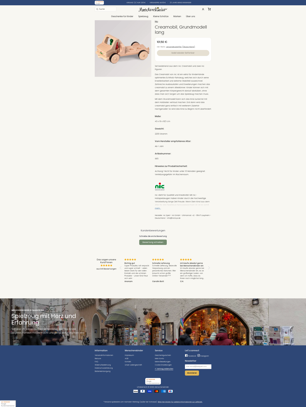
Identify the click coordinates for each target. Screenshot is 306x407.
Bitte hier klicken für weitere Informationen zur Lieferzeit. (180, 402)
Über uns (190, 16)
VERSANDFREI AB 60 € (158, 2)
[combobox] (105, 9)
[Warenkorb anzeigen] (209, 9)
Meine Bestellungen (162, 362)
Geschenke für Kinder (122, 16)
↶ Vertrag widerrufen (164, 369)
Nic (156, 21)
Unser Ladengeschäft (133, 365)
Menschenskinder (162, 387)
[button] (121, 267)
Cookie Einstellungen (163, 365)
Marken (177, 16)
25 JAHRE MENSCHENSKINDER (180, 2)
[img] (106, 265)
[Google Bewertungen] (99, 3)
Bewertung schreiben (153, 242)
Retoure (98, 358)
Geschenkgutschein (163, 355)
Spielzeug (143, 16)
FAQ (96, 362)
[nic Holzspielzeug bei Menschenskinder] (160, 190)
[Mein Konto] (203, 9)
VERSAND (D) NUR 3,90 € (135, 2)
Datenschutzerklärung (104, 368)
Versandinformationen (104, 355)
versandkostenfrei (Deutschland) (180, 47)
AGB (126, 358)
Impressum (129, 355)
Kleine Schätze (160, 16)
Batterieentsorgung (102, 371)
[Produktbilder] (123, 48)
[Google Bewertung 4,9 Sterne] (8, 403)
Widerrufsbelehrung (103, 365)
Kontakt (128, 362)
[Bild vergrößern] (123, 48)
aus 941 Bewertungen (106, 268)
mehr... (158, 208)
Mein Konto (159, 358)
